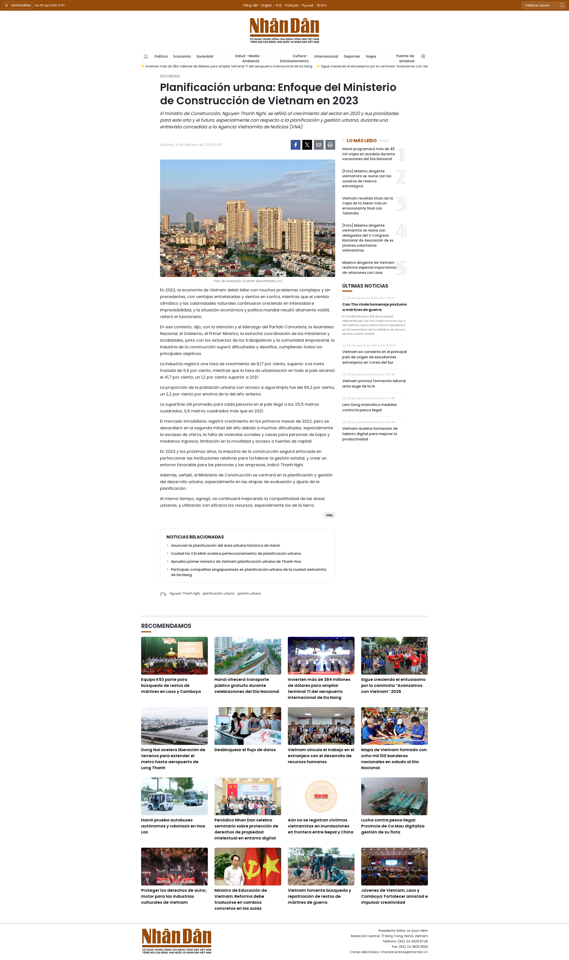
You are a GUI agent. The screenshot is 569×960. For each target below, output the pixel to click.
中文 (279, 5)
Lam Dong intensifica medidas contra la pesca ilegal (369, 407)
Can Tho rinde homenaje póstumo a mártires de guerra (374, 307)
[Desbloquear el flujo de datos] (247, 726)
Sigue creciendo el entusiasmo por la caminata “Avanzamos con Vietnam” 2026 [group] (383, 66)
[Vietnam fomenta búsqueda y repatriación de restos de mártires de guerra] (321, 866)
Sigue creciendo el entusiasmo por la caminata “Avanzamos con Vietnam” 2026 (393, 685)
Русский (307, 5)
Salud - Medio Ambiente (247, 58)
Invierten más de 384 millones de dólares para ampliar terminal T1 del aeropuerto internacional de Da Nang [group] (229, 66)
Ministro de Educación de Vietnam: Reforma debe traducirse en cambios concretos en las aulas (240, 899)
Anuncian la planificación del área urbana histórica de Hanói (225, 545)
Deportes (352, 56)
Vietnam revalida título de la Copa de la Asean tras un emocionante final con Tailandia (367, 206)
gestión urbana (249, 593)
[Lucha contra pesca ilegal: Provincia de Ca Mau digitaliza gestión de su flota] (394, 796)
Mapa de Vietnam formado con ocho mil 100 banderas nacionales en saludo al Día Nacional (394, 758)
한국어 (321, 5)
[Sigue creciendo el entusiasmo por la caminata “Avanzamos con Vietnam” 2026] (394, 656)
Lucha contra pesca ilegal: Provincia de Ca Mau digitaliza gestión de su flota (393, 826)
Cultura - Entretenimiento (294, 58)
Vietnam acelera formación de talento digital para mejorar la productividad (370, 434)
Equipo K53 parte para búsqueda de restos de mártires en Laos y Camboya (171, 685)
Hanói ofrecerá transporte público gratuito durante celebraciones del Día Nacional (246, 685)
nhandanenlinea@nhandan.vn (404, 952)
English (267, 5)
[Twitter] (307, 145)
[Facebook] (296, 145)
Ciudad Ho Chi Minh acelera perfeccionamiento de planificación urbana (236, 553)
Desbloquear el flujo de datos (245, 749)
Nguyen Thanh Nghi (185, 593)
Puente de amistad (405, 58)
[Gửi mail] (319, 145)
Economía (182, 56)
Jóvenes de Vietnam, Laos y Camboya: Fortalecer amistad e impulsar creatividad (394, 896)
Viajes (371, 56)
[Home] (145, 56)
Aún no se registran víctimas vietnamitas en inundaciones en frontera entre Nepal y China (320, 826)
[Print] (330, 145)
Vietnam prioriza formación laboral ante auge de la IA (374, 383)
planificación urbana (219, 593)
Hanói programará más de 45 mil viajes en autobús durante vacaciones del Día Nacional (368, 154)
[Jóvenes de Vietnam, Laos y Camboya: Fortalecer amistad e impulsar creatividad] (394, 866)
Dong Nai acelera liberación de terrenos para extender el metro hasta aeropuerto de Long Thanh (173, 758)
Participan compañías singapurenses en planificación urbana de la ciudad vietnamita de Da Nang (248, 572)
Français (291, 5)
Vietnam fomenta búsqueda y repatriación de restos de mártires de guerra (319, 896)
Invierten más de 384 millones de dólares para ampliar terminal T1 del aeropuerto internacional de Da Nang (319, 688)
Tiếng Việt (250, 5)
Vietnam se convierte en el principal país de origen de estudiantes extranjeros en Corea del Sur (374, 357)
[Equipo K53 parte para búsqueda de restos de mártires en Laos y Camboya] (174, 656)
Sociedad (204, 56)
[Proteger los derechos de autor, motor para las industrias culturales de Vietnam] (174, 866)
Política (161, 56)
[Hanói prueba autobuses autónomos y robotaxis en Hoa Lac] (174, 796)
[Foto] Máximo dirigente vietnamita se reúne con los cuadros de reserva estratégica (366, 179)
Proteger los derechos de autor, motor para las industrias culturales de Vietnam (174, 896)
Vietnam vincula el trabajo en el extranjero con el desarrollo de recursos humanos (321, 755)
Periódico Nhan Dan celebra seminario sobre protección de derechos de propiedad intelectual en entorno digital (246, 829)
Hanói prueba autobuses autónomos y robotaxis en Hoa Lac (173, 826)
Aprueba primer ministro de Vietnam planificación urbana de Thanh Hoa (236, 561)
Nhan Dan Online (284, 30)
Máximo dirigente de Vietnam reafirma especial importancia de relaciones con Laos (369, 267)
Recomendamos (166, 626)
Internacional (326, 56)
